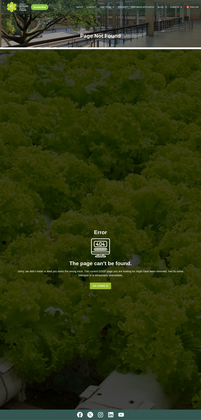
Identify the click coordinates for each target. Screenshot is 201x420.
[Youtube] (121, 415)
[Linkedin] (111, 415)
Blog (160, 7)
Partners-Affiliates (142, 7)
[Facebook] (80, 415)
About (79, 7)
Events (175, 7)
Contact (92, 7)
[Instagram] (100, 415)
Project (123, 7)
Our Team (105, 7)
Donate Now (39, 7)
